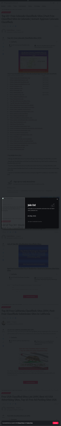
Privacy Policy (21, 423)
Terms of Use (29, 423)
